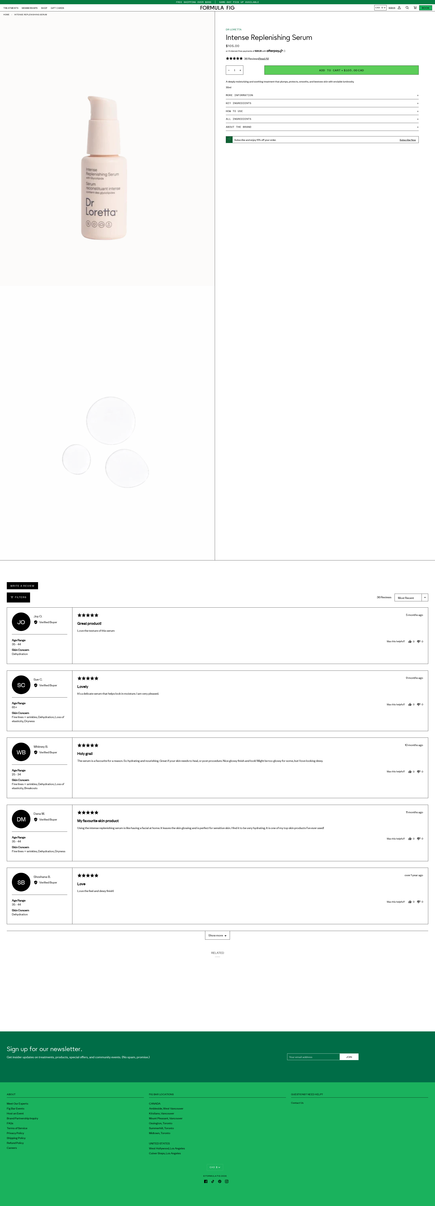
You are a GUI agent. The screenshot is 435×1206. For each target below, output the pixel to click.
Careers (12, 1148)
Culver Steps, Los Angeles (165, 1153)
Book (425, 8)
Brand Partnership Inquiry (22, 1118)
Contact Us (297, 1102)
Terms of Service (17, 1128)
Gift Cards (57, 8)
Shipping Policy (16, 1138)
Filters (20, 597)
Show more (215, 935)
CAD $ (379, 7)
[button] (217, 8)
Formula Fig (213, 1175)
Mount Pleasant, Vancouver (165, 1118)
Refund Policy (15, 1143)
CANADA (154, 1103)
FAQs (10, 1123)
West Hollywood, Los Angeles (167, 1148)
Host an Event (15, 1113)
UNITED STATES (159, 1143)
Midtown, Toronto (159, 1133)
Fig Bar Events (15, 1108)
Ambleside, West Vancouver (166, 1108)
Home (6, 14)
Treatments (10, 8)
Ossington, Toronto (160, 1123)
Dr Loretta (233, 29)
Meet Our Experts (17, 1103)
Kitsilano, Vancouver (161, 1113)
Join (349, 1057)
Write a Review (22, 585)
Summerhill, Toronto (161, 1128)
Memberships (30, 8)
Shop (44, 8)
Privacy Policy (15, 1133)
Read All (264, 58)
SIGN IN (392, 7)
